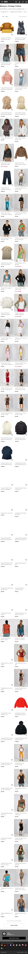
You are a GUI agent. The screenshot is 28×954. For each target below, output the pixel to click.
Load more (14, 925)
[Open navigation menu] (2, 1)
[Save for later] (12, 34)
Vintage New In (4, 11)
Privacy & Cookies (20, 952)
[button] (2, 945)
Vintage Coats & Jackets (16, 11)
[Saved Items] (23, 1)
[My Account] (19, 1)
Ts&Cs (26, 952)
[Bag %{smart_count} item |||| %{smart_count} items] (26, 1)
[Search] (16, 1)
